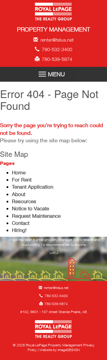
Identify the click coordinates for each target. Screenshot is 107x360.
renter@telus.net (56, 39)
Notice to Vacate (30, 208)
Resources (24, 201)
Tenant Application (32, 187)
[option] (54, 247)
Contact (20, 223)
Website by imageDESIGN (60, 350)
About (18, 194)
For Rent (22, 179)
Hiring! (19, 230)
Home (19, 172)
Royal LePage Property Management (54, 12)
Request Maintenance (36, 216)
